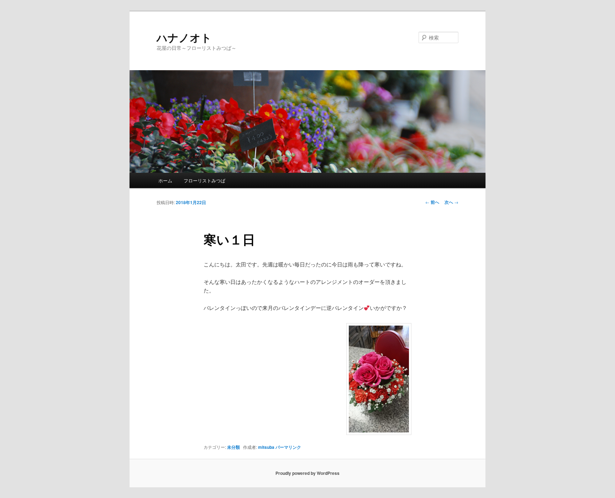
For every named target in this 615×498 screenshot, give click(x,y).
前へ (432, 202)
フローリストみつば (204, 180)
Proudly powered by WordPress (307, 473)
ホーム (165, 180)
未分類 (233, 447)
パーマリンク (288, 447)
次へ (451, 202)
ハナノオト (184, 37)
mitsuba (266, 447)
